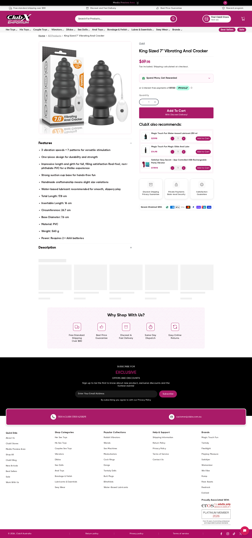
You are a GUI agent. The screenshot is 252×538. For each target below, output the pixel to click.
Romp (204, 476)
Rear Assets (207, 482)
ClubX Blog (11, 460)
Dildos (69, 30)
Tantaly (205, 443)
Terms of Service (161, 454)
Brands (176, 30)
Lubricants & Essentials (66, 482)
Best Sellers (227, 30)
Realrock (206, 487)
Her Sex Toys (61, 437)
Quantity (144, 95)
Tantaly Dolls (110, 471)
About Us (10, 438)
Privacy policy (136, 534)
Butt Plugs (109, 476)
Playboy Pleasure (210, 454)
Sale (241, 30)
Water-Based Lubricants (116, 487)
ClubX (142, 43)
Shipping (158, 67)
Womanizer (207, 465)
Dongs (107, 465)
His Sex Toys (61, 443)
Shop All (10, 455)
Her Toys (10, 30)
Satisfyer (206, 460)
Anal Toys (97, 30)
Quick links (11, 433)
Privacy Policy (159, 449)
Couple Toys (40, 30)
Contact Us (158, 460)
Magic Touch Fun (210, 437)
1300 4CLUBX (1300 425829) (72, 417)
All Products (54, 36)
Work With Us (12, 482)
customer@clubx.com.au (188, 417)
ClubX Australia (23, 534)
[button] (243, 19)
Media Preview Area (15, 449)
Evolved (205, 493)
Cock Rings (109, 460)
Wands (107, 443)
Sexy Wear (162, 30)
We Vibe (206, 471)
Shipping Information (163, 437)
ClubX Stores (12, 444)
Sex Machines (110, 449)
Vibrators (56, 30)
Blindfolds (108, 482)
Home (41, 36)
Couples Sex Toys (63, 449)
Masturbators (110, 454)
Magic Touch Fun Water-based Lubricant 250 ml (174, 133)
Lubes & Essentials (142, 30)
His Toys (24, 30)
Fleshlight (206, 449)
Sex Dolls (83, 30)
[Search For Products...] (173, 19)
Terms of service (181, 534)
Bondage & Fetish (117, 30)
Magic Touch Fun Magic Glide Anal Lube (170, 147)
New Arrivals (12, 466)
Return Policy (159, 443)
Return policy (91, 534)
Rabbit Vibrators (112, 437)
